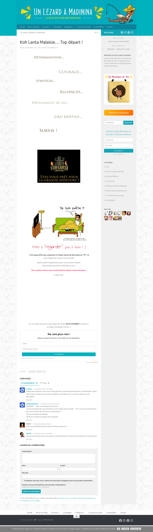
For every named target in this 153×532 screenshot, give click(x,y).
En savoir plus (135, 529)
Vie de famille (110, 200)
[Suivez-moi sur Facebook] (122, 32)
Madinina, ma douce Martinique (116, 186)
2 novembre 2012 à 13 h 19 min (43, 389)
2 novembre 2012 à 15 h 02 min (49, 403)
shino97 (28, 433)
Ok (118, 529)
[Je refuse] (150, 529)
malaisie (39, 371)
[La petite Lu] (106, 215)
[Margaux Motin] (111, 215)
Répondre (29, 399)
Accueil (22, 27)
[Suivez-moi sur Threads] (132, 32)
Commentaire (27, 451)
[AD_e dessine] (124, 215)
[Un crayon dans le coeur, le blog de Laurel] (128, 215)
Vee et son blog (33, 27)
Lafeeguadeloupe (32, 403)
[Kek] (120, 215)
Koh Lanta (32, 371)
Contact (110, 27)
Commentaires (30, 383)
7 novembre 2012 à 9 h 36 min (42, 424)
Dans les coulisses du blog (115, 171)
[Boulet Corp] (106, 219)
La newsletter (99, 27)
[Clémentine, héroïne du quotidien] (120, 219)
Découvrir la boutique (119, 112)
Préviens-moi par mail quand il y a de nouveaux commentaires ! (44, 485)
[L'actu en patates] (115, 219)
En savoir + (46, 27)
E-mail (63, 465)
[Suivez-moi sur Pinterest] (128, 32)
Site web (25, 473)
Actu (107, 167)
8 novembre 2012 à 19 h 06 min (43, 433)
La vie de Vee (110, 181)
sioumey (29, 389)
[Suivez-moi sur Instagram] (125, 32)
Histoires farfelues (112, 176)
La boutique (57, 27)
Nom (24, 465)
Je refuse (125, 529)
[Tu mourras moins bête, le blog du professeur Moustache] (115, 215)
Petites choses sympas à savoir (116, 191)
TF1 (44, 371)
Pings (45, 383)
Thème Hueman (48, 520)
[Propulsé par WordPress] (35, 520)
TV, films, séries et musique (32, 33)
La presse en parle (84, 27)
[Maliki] (111, 219)
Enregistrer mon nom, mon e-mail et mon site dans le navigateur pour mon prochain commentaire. (58, 480)
